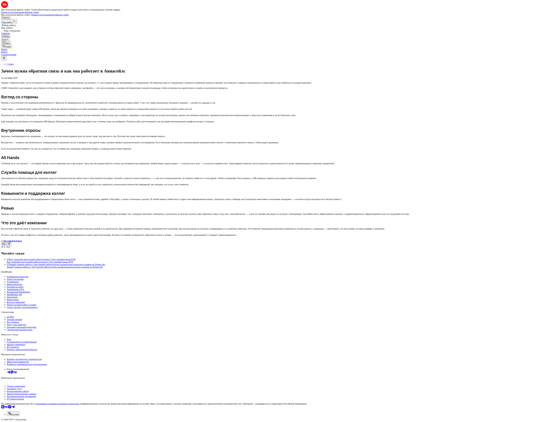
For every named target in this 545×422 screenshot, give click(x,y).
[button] (4, 49)
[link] (6, 43)
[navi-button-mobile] (4, 58)
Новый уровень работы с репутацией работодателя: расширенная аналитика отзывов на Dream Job (55, 267)
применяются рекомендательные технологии (57, 404)
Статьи (10, 64)
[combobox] (13, 413)
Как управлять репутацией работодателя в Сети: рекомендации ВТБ (40, 262)
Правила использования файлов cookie (50, 15)
